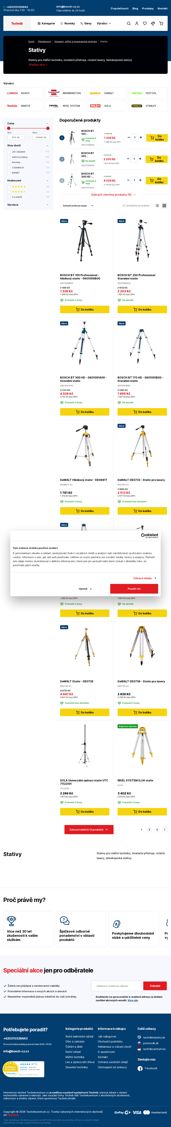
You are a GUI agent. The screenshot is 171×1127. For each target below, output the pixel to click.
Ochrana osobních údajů (113, 1062)
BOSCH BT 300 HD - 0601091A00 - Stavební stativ (89, 175)
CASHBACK (30, 167)
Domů (31, 41)
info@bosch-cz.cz (16, 1051)
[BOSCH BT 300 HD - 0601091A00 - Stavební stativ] (72, 181)
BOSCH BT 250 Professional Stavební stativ (89, 155)
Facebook (150, 1068)
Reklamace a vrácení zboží (114, 1046)
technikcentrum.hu (153, 1049)
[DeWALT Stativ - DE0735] (84, 646)
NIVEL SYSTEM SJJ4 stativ (135, 780)
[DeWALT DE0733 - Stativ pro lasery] (142, 445)
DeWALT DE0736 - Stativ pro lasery (141, 681)
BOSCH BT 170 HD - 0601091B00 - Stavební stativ (140, 379)
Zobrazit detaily (142, 578)
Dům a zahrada (74, 1041)
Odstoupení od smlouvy (112, 1067)
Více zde (133, 1000)
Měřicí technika (74, 1057)
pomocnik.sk (150, 1043)
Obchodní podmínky (110, 1041)
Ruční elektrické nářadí (79, 1036)
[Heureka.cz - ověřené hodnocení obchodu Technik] (24, 1069)
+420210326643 (17, 7)
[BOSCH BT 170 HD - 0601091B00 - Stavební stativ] (142, 342)
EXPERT (30, 172)
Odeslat (155, 986)
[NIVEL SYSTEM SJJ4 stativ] (142, 745)
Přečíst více (37, 64)
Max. (35, 132)
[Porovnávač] (153, 23)
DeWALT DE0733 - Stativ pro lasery (141, 480)
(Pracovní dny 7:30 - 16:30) (19, 10)
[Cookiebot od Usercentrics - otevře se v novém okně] (143, 535)
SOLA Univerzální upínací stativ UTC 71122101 (84, 782)
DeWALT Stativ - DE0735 (76, 681)
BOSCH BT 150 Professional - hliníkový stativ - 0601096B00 (89, 132)
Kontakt (163, 8)
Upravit (83, 588)
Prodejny (148, 8)
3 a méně (30, 197)
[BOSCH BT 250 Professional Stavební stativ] (72, 159)
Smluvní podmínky (41, 1122)
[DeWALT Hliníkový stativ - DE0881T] (84, 445)
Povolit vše (134, 588)
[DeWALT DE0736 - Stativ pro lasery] (142, 646)
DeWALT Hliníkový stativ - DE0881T (83, 480)
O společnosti (119, 8)
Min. (9, 132)
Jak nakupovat (107, 1036)
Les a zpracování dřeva (80, 1062)
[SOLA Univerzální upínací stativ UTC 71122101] (84, 745)
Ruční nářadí (73, 1052)
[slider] (8, 128)
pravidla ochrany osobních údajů (82, 1120)
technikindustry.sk (153, 1037)
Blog (135, 8)
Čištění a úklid (73, 1046)
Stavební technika (76, 1067)
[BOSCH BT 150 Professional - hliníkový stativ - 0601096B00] (72, 138)
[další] (165, 830)
